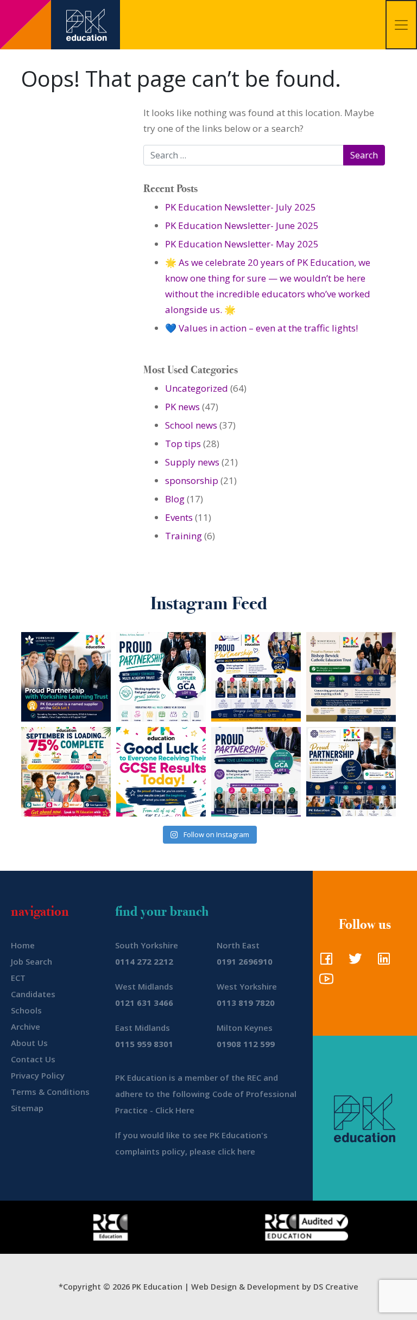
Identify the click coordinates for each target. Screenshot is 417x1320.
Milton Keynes (245, 1027)
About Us (29, 1042)
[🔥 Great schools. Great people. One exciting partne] (351, 772)
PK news (182, 406)
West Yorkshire (247, 986)
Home (23, 945)
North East (238, 945)
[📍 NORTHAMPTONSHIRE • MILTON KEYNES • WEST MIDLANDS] (256, 772)
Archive (25, 1026)
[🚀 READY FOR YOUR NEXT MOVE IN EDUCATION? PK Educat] (256, 677)
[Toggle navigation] (401, 24)
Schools (26, 1010)
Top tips (183, 443)
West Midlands (144, 986)
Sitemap (27, 1107)
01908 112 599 (246, 1043)
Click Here (174, 1110)
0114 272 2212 (144, 961)
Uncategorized (196, 388)
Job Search (31, 961)
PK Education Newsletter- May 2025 (242, 244)
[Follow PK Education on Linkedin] (381, 961)
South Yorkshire (146, 945)
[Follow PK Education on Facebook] (324, 961)
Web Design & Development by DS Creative (274, 1286)
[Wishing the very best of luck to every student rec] (161, 772)
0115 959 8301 (144, 1043)
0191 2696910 (245, 961)
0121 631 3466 (144, 1002)
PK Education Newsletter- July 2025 (240, 207)
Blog (175, 499)
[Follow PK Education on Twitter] (353, 961)
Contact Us (33, 1059)
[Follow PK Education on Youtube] (324, 982)
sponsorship (191, 480)
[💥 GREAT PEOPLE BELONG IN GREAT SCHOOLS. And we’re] (351, 677)
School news (191, 425)
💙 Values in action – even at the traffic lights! (261, 328)
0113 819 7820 (246, 1002)
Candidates (33, 994)
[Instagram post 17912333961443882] (66, 772)
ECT (18, 977)
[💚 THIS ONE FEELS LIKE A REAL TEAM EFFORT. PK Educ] (161, 677)
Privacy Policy (38, 1075)
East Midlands (142, 1027)
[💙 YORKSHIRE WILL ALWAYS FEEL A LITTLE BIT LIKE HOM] (66, 677)
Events (179, 517)
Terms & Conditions (50, 1091)
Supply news (192, 462)
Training (183, 536)
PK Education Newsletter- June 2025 (242, 225)
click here (236, 1151)
